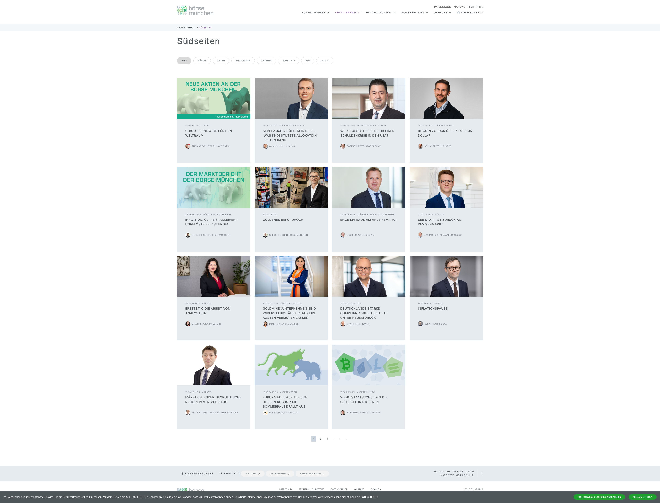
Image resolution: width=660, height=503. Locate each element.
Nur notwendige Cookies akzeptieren (599, 497)
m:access (251, 473)
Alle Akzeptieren (642, 497)
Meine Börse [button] (470, 12)
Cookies (376, 489)
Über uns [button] (440, 12)
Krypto (325, 60)
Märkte (202, 60)
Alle (184, 60)
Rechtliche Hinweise (311, 489)
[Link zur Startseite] (213, 10)
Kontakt (359, 489)
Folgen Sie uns (473, 489)
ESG (308, 60)
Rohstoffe (288, 60)
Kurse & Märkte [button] (313, 12)
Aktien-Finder (278, 473)
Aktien (221, 60)
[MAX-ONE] (458, 7)
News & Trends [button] (346, 12)
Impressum (285, 489)
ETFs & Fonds (243, 60)
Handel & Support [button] (379, 12)
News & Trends (186, 27)
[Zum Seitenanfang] (482, 473)
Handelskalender (310, 473)
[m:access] (441, 7)
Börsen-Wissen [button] (413, 12)
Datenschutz (339, 489)
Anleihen (266, 60)
